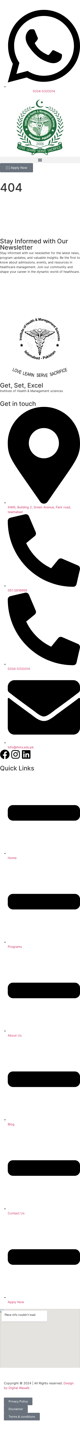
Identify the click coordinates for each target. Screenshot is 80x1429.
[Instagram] (15, 754)
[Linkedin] (26, 754)
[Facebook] (5, 754)
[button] (40, 160)
